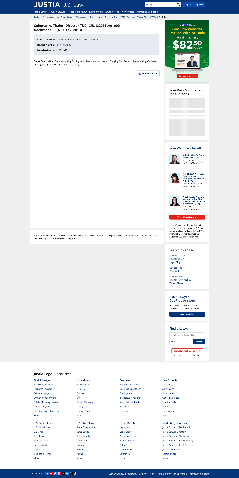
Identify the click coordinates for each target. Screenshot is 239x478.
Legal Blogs (175, 262)
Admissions (168, 388)
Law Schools (96, 12)
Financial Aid (168, 393)
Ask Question (187, 314)
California (82, 440)
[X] (71, 473)
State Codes (83, 431)
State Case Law (84, 436)
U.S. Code (38, 431)
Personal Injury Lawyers (46, 411)
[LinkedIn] (47, 473)
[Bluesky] (67, 473)
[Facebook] (55, 473)
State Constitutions (87, 427)
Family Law (82, 406)
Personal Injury (85, 411)
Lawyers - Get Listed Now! (187, 350)
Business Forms (127, 436)
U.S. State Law (85, 423)
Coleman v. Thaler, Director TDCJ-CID (143, 17)
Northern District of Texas (108, 17)
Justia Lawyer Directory (174, 431)
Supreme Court (42, 440)
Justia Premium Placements (176, 436)
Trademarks (125, 449)
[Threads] (63, 473)
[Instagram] (59, 473)
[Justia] (47, 4)
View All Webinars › (187, 217)
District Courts (82, 17)
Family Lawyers (41, 406)
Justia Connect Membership (176, 427)
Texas (92, 17)
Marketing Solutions (147, 12)
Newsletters (128, 12)
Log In (188, 4)
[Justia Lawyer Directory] (75, 473)
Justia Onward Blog (172, 449)
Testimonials (169, 453)
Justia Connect (116, 474)
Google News (176, 276)
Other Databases (129, 423)
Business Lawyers (43, 388)
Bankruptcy (83, 384)
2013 (123, 17)
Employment (126, 393)
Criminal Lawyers (42, 393)
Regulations (40, 436)
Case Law (54, 17)
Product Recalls (127, 440)
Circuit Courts (41, 445)
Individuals (83, 380)
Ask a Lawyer (58, 12)
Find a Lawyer (41, 12)
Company (143, 474)
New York (82, 449)
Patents (123, 445)
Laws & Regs (112, 12)
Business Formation (129, 384)
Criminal (81, 388)
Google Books (176, 258)
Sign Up (199, 4)
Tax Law (123, 411)
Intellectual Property (130, 397)
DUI (79, 397)
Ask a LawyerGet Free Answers (182, 298)
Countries (124, 453)
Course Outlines (170, 397)
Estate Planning (85, 402)
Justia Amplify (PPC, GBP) (175, 445)
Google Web (175, 267)
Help (152, 474)
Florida (80, 445)
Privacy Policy (181, 474)
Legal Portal (131, 474)
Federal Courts (67, 17)
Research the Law (77, 12)
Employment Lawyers (45, 397)
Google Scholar (177, 255)
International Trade (129, 402)
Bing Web (174, 271)
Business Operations (130, 388)
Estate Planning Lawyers (46, 402)
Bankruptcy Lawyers (44, 384)
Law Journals (169, 402)
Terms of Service (164, 474)
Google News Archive (180, 279)
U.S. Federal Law (44, 423)
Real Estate (125, 406)
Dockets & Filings (42, 453)
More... (37, 415)
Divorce (81, 393)
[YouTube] (51, 473)
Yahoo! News (176, 283)
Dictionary (167, 384)
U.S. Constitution (42, 427)
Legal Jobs (124, 427)
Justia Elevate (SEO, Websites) (177, 440)
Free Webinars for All (185, 148)
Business (124, 380)
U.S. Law (45, 17)
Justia (36, 17)
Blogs (165, 406)
